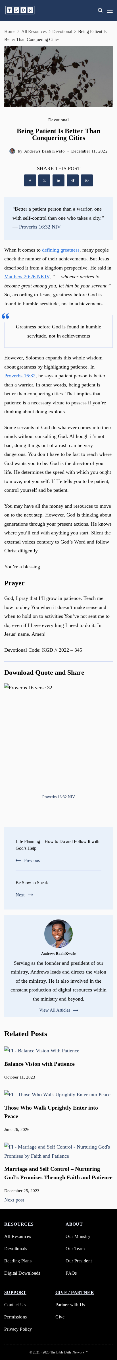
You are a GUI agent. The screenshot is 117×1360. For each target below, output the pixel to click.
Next (20, 894)
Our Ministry (78, 1236)
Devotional (58, 120)
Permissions (15, 1316)
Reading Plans (18, 1260)
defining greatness (61, 250)
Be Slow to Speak (32, 882)
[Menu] (110, 10)
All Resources (17, 1236)
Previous (32, 860)
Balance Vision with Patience (39, 1064)
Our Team (75, 1248)
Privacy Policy (18, 1329)
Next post (14, 1200)
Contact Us (15, 1304)
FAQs (71, 1273)
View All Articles (54, 1010)
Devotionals (15, 1248)
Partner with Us (70, 1304)
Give (60, 1316)
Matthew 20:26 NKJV (26, 276)
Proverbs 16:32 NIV (40, 227)
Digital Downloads (22, 1273)
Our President (79, 1260)
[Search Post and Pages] (100, 10)
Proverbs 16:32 (19, 375)
